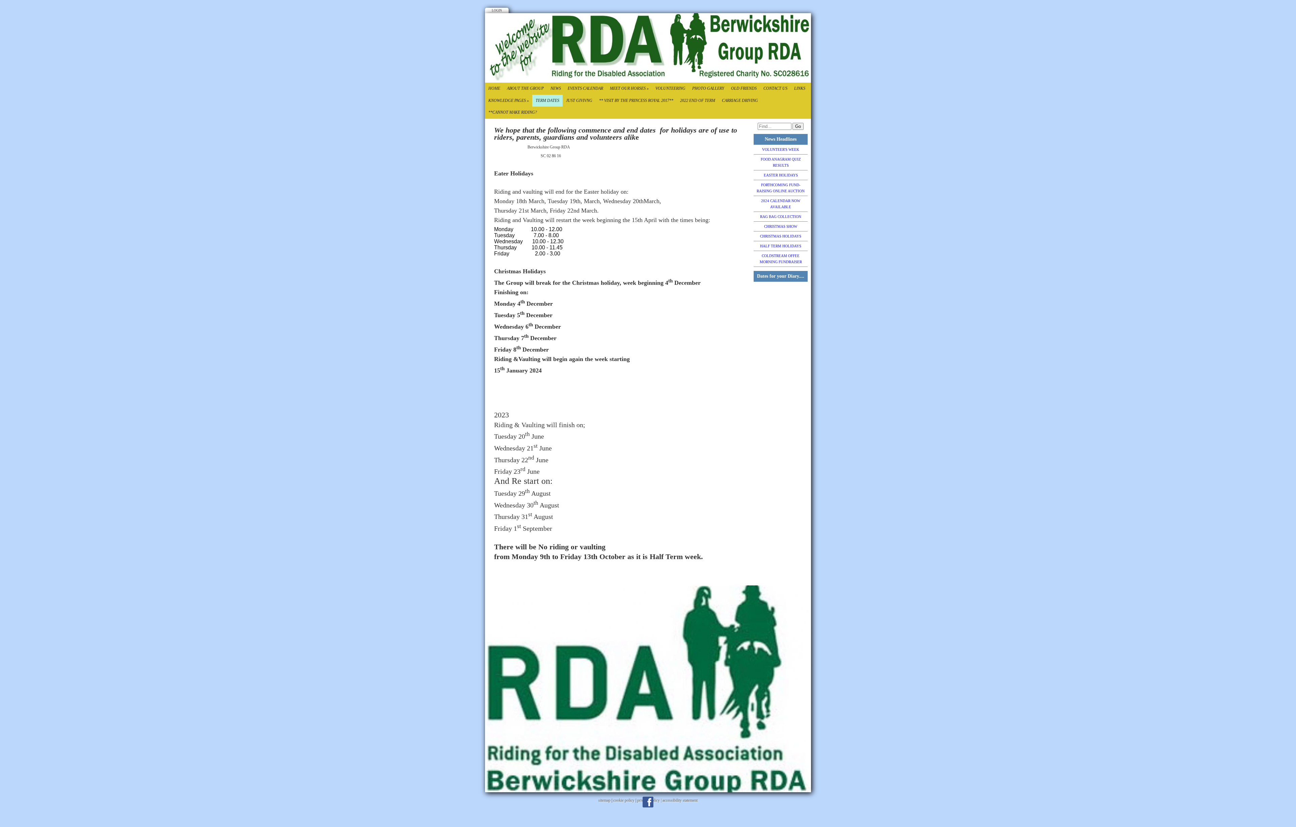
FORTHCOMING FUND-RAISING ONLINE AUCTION (781, 188)
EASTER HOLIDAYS (781, 175)
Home (494, 88)
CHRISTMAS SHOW (780, 226)
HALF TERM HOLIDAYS (780, 246)
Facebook (648, 802)
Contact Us (775, 88)
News (555, 88)
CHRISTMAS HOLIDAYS (780, 236)
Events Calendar (585, 88)
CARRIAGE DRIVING (740, 100)
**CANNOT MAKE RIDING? (512, 112)
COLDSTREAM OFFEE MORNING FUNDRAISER (781, 259)
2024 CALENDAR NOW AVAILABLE (780, 204)
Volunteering (670, 88)
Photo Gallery (708, 88)
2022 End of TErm (697, 100)
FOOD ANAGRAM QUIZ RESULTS (781, 162)
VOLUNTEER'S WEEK (780, 149)
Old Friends (744, 88)
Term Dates (547, 100)
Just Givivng (579, 100)
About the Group (525, 88)
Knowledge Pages (508, 100)
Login (497, 10)
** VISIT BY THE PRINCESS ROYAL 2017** (636, 100)
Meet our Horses (629, 88)
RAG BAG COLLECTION (780, 217)
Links (799, 88)
